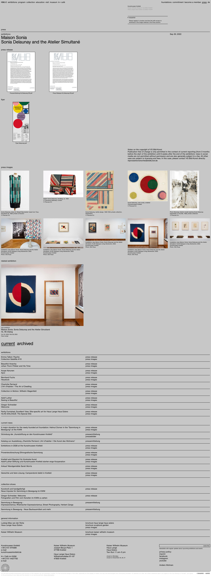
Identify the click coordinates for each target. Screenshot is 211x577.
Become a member (192, 2)
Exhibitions (12, 2)
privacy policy (165, 552)
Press (204, 2)
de (209, 2)
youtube (162, 560)
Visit (47, 2)
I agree (207, 573)
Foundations (166, 2)
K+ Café (61, 2)
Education (40, 2)
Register (132, 18)
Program (21, 2)
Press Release (91, 357)
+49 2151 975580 (9, 547)
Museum (53, 2)
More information (49, 575)
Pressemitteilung (93, 434)
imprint (162, 554)
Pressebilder (91, 436)
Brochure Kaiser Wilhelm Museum (100, 532)
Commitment (178, 2)
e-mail (3, 550)
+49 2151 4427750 (9, 558)
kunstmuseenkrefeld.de (11, 552)
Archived (25, 343)
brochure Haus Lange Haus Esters (100, 523)
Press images (91, 527)
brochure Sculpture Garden (97, 525)
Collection (30, 2)
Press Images (91, 359)
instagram (163, 558)
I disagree (200, 573)
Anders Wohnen (166, 565)
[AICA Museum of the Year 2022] (26, 568)
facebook (163, 556)
